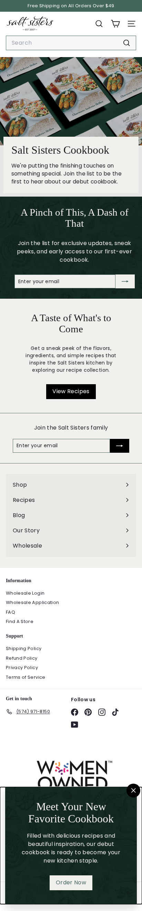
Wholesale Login (25, 593)
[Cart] (115, 23)
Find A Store (19, 621)
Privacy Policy (22, 667)
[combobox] (71, 43)
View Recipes (70, 391)
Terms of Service (25, 677)
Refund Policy (22, 658)
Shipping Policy (23, 648)
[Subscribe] (125, 281)
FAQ (10, 612)
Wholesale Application (32, 602)
